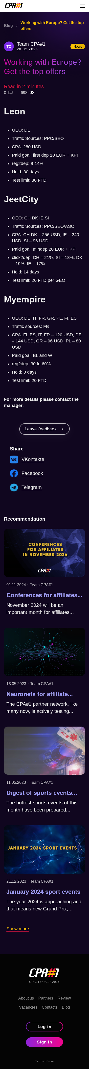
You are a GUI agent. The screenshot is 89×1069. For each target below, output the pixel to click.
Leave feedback (41, 429)
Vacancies (28, 1007)
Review (64, 998)
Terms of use (44, 1061)
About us (26, 998)
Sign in (44, 1042)
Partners (45, 998)
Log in (44, 1026)
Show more (17, 928)
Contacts (49, 1007)
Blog (66, 1007)
